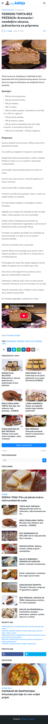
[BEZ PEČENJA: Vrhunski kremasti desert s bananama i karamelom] (35, 421)
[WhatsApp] (19, 350)
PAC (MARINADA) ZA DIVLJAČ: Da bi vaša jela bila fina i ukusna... (32, 535)
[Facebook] (9, 350)
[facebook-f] (13, 654)
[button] (2, 3)
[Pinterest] (28, 350)
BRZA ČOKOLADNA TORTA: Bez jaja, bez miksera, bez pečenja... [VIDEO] (11, 407)
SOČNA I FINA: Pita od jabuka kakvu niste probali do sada (23, 499)
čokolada (20, 341)
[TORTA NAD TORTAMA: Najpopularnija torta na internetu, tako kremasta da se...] (9, 510)
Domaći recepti (13, 335)
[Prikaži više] (38, 350)
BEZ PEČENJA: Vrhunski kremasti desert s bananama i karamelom (34, 432)
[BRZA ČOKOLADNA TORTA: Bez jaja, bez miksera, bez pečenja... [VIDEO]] (12, 395)
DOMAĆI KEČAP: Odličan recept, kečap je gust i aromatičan (30, 548)
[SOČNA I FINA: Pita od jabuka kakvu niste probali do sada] (24, 481)
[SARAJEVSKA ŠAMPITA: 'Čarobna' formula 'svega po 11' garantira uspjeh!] (9, 587)
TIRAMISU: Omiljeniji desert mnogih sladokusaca (19, 644)
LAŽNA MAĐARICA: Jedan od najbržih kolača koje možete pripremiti (34, 407)
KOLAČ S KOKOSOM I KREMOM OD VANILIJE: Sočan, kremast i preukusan (32, 561)
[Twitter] (14, 350)
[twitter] (35, 654)
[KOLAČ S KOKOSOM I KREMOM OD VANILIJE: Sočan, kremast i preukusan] (9, 562)
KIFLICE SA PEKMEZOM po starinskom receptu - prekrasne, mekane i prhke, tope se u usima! (32, 613)
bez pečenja (19, 10)
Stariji (43, 451)
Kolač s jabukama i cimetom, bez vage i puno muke (32, 574)
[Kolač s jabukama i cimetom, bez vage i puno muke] (9, 574)
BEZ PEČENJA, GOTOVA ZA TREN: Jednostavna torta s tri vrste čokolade (31, 600)
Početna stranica (8, 10)
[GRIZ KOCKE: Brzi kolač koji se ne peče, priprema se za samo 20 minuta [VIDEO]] (35, 365)
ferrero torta (30, 341)
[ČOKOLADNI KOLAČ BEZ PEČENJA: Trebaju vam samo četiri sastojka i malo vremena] (12, 421)
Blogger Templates (28, 719)
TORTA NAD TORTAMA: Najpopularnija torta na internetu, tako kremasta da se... (32, 510)
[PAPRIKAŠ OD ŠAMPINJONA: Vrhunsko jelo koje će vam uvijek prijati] (24, 674)
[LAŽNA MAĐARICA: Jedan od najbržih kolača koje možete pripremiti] (35, 395)
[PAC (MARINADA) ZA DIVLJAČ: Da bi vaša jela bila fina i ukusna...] (9, 536)
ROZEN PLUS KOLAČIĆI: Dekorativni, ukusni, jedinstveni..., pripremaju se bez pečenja (11, 379)
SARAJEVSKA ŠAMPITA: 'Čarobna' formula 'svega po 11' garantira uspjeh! (32, 587)
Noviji (5, 451)
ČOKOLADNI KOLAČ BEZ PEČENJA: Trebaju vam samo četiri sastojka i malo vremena (11, 434)
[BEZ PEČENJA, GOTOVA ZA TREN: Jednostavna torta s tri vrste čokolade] (9, 600)
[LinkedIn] (23, 350)
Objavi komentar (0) (24, 445)
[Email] (33, 350)
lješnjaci (39, 341)
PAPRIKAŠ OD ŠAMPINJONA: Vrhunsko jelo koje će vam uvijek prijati (21, 694)
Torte (4, 343)
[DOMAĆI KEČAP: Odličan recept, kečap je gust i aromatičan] (9, 549)
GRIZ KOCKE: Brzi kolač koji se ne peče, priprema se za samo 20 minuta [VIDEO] (35, 376)
